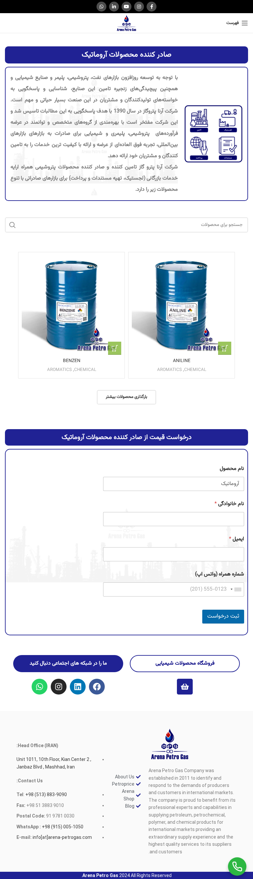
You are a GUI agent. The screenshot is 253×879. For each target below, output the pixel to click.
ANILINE (181, 361)
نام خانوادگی (229, 504)
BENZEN (71, 361)
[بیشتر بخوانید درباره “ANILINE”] (224, 348)
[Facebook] (97, 687)
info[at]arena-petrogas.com (62, 837)
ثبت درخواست (223, 616)
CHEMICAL (195, 369)
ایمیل (236, 539)
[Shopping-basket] (185, 687)
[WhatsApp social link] (101, 7)
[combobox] (236, 589)
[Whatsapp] (39, 687)
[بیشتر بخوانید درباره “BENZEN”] (114, 348)
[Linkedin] (78, 687)
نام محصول (232, 469)
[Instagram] (59, 687)
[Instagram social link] (139, 7)
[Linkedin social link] (114, 7)
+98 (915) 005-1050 (62, 826)
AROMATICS (169, 369)
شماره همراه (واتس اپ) (219, 574)
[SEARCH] (12, 224)
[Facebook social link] (151, 7)
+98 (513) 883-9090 (45, 794)
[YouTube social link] (126, 7)
